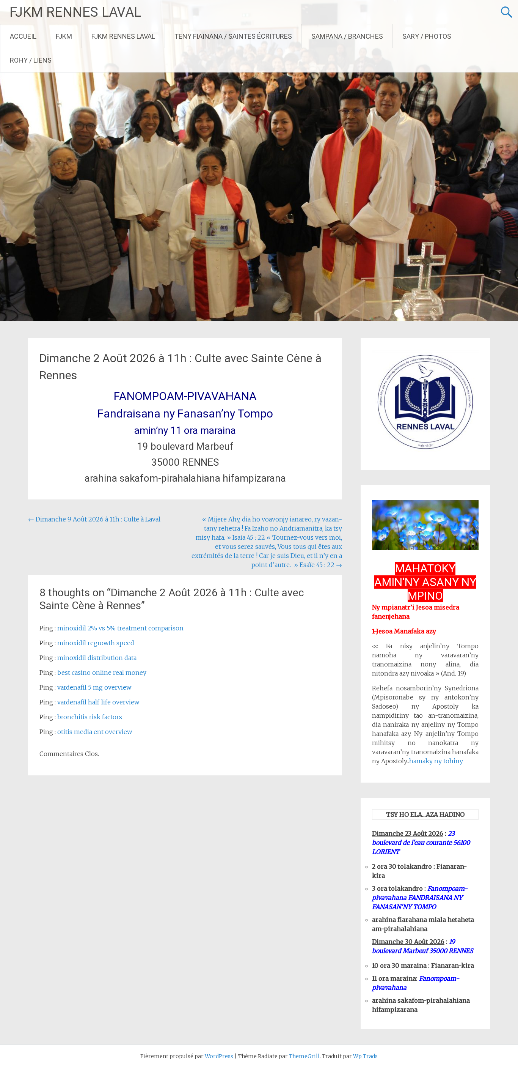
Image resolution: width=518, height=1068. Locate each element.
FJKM (64, 36)
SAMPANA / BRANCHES (347, 36)
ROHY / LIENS (31, 60)
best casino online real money (101, 672)
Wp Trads (365, 1056)
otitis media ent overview (94, 732)
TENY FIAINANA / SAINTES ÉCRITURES (233, 36)
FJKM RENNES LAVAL (75, 12)
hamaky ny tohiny (436, 761)
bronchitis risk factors (89, 717)
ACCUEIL (23, 36)
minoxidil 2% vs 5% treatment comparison (120, 628)
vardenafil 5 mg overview (94, 687)
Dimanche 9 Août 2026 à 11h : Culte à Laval (94, 519)
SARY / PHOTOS (426, 36)
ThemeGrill (304, 1056)
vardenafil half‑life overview (98, 702)
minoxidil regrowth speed (95, 643)
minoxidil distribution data (97, 658)
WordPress (219, 1056)
